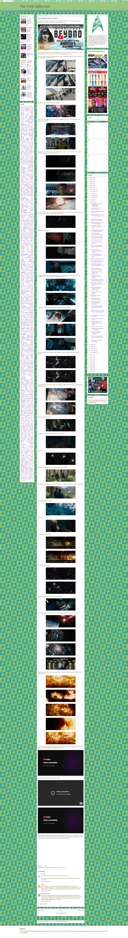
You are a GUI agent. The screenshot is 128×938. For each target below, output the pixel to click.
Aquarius (28, 120)
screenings (31, 389)
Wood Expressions (29, 475)
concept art (30, 167)
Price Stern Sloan (29, 361)
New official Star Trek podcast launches (96, 299)
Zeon (26, 479)
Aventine (23, 125)
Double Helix (30, 191)
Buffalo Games (24, 143)
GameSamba (23, 231)
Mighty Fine (23, 303)
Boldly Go (23, 140)
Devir (29, 186)
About (90, 10)
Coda (27, 162)
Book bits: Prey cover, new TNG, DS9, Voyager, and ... (97, 216)
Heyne (32, 249)
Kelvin (56, 867)
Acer (27, 112)
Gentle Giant (26, 234)
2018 (91, 183)
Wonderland (23, 475)
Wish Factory (24, 474)
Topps (26, 447)
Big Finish (26, 131)
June (92, 201)
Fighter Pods (28, 221)
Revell (27, 370)
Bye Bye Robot (28, 147)
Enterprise (24, 206)
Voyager (23, 466)
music (27, 315)
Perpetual (31, 345)
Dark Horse (31, 182)
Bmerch (27, 137)
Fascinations (30, 217)
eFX (25, 202)
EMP (32, 204)
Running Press (24, 386)
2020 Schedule (39, 10)
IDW (29, 257)
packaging (28, 339)
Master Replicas (24, 296)
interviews (23, 262)
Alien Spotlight (29, 116)
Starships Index (67, 10)
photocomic (30, 348)
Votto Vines (31, 465)
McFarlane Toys (24, 300)
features (22, 220)
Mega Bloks (30, 300)
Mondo (26, 312)
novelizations (30, 329)
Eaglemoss (24, 198)
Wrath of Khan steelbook (29, 79)
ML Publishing (24, 309)
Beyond (43, 867)
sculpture (23, 390)
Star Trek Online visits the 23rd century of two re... (97, 231)
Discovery (30, 187)
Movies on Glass (24, 313)
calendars (27, 148)
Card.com (25, 152)
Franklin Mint (26, 225)
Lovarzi (28, 289)
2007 (91, 371)
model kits (30, 309)
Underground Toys (25, 457)
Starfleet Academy (28, 413)
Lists (61, 10)
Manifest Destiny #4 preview (95, 296)
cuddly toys (29, 179)
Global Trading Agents (27, 235)
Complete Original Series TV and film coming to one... (97, 307)
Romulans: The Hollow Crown (27, 381)
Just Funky (25, 270)
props (28, 363)
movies (60, 867)
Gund (25, 242)
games (31, 230)
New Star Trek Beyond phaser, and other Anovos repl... (96, 288)
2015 (91, 355)
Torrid (28, 447)
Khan (32, 272)
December (93, 189)
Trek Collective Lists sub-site (95, 40)
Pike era (22, 350)
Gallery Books (26, 228)
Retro (32, 369)
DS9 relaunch (29, 194)
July (92, 199)
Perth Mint (23, 346)
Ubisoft (29, 455)
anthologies (30, 118)
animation (31, 117)
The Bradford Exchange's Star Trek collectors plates (97, 255)
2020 (91, 179)
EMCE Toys (24, 204)
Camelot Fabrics (29, 150)
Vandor (22, 461)
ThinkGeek (23, 438)
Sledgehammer (62, 22)
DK (28, 188)
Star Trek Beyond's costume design (29, 87)
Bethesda (23, 130)
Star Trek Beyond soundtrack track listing (97, 234)
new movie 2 (30, 322)
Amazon (22, 117)
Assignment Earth (29, 121)
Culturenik (31, 181)
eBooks (27, 199)
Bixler (26, 133)
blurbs (22, 137)
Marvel (32, 294)
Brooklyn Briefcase (24, 142)
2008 (91, 369)
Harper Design (24, 245)
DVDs (31, 195)
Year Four (30, 478)
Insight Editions (27, 260)
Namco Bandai (29, 317)
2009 (91, 367)
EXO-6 (30, 212)
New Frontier (30, 321)
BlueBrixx (26, 135)
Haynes (22, 246)
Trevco (31, 452)
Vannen (31, 461)
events (22, 208)
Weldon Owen (24, 469)
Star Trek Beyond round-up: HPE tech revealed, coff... (97, 280)
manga (31, 292)
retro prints (23, 370)
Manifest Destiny (25, 294)
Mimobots (31, 304)
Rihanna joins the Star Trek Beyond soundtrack (97, 223)
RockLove (31, 375)
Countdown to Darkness (27, 171)
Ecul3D (32, 199)
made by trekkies (25, 291)
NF (29, 325)
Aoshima (22, 120)
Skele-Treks (23, 402)
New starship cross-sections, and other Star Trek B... (97, 251)
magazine (23, 293)
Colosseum (28, 164)
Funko (25, 226)
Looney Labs (30, 287)
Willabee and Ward (29, 473)
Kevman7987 (44, 893)
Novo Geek (31, 331)
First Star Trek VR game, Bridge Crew (96, 272)
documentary (26, 190)
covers (23, 173)
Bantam (31, 125)
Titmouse (23, 443)
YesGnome (23, 479)
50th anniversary (25, 109)
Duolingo (28, 195)
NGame (31, 325)
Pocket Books (29, 355)
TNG (31, 444)
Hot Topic (29, 254)
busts (22, 147)
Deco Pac (31, 184)
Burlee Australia (30, 146)
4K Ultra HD (27, 107)
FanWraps (23, 217)
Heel (30, 246)
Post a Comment (43, 904)
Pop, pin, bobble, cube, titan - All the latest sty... (97, 269)
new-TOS (25, 325)
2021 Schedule (47, 10)
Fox (42, 873)
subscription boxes (29, 419)
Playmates (23, 354)
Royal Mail (30, 384)
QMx (25, 366)
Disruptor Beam (24, 188)
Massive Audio (30, 295)
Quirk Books (30, 366)
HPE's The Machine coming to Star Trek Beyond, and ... (97, 312)
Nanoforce (23, 318)
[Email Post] (46, 865)
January (93, 352)
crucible (26, 178)
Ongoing (23, 337)
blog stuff (26, 134)
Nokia (28, 326)
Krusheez (22, 276)
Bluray (31, 135)
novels (27, 331)
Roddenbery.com (24, 379)
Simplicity (31, 401)
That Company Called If (28, 423)
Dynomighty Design (27, 196)
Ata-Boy (22, 122)
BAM (26, 125)
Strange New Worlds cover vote (30, 55)
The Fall (26, 425)
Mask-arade (23, 295)
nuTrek (63, 867)
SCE (22, 388)
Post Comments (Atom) (64, 918)
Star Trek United (26, 411)
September (94, 195)
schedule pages (92, 39)
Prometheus (23, 363)
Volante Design (24, 465)
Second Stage (29, 390)
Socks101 (22, 404)
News (22, 10)
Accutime (22, 112)
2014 (91, 357)
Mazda (32, 299)
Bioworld (22, 133)
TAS (25, 420)
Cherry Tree (30, 156)
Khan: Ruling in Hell (25, 274)
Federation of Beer (29, 220)
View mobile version (60, 913)
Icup (26, 257)
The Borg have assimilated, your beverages (97, 329)
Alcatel (32, 115)
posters (57, 838)
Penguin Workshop (24, 345)
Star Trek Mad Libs (29, 409)
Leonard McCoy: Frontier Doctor (27, 282)
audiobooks (23, 124)
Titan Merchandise (27, 442)
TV (26, 455)
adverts (22, 115)
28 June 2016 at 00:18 (46, 890)
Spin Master (27, 404)
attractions (30, 122)
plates (32, 353)
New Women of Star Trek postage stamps (30, 29)
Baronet (31, 126)
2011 (91, 363)
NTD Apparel (24, 332)
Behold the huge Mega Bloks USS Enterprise (96, 220)
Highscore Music (25, 250)
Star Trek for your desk (96, 240)
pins (26, 350)
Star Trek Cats (27, 408)
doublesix (22, 192)
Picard (22, 349)
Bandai (28, 125)
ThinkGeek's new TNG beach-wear (96, 341)
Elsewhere (31, 203)
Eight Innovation (30, 202)
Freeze (31, 225)
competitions (23, 167)
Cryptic (31, 178)
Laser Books (29, 279)
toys (27, 450)
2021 (91, 177)
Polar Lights (29, 357)
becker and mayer (29, 127)
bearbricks (23, 127)
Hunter (26, 255)
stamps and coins (25, 406)
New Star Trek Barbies (96, 326)
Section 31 (30, 392)
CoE (30, 162)
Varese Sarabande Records (27, 462)
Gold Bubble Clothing (25, 237)
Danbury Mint (23, 182)
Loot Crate (23, 289)
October (93, 193)
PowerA (31, 358)
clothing (31, 161)
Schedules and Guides (29, 10)
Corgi (32, 168)
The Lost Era (30, 427)
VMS (32, 464)
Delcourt (22, 186)
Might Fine (31, 301)
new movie (24, 322)
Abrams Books (29, 110)
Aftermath (27, 115)
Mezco (26, 301)
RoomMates (31, 381)
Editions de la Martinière (25, 200)
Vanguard (27, 461)
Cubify (22, 179)
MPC (29, 313)
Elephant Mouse (24, 203)
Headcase (27, 246)
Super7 (22, 420)
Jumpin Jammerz (27, 269)
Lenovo (22, 281)
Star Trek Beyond (52, 20)
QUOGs (22, 367)
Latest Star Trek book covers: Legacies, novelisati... (96, 333)
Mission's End (29, 307)
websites (31, 468)
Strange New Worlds (25, 418)
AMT (26, 117)
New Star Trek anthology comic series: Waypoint (97, 237)
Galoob (31, 228)
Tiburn (26, 439)
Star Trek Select (24, 410)
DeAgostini (26, 184)
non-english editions (27, 327)
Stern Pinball (26, 415)
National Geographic (29, 318)
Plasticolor (27, 353)
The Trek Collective (35, 6)
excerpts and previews (50, 867)
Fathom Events (29, 218)
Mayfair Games (25, 299)
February (93, 350)
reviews (31, 370)
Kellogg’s (31, 270)
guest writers (23, 241)
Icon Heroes (30, 255)
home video (29, 253)
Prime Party (26, 362)
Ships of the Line (28, 396)
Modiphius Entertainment (27, 311)
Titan (29, 439)
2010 (91, 365)
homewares (24, 254)
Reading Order (55, 10)
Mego (22, 301)
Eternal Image (24, 207)
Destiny (26, 186)
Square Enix (30, 405)
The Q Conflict (29, 429)
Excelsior (31, 208)
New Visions (24, 323)
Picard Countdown (29, 349)
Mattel (26, 298)
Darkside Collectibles (25, 183)
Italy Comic (29, 265)
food (29, 222)
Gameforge (23, 230)
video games (24, 464)
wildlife (22, 472)
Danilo (27, 182)
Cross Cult (30, 175)
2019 (91, 181)
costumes (23, 169)
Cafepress (23, 148)
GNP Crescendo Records (27, 236)
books (27, 140)
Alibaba (22, 116)
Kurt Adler (27, 276)
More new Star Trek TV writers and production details (96, 323)
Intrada (28, 264)
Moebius (22, 312)
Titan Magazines (29, 440)
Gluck (32, 235)
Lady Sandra (26, 277)
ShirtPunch (23, 397)
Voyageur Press (28, 466)
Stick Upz (31, 415)
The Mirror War (24, 428)
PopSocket (23, 358)
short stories (29, 397)
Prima (22, 362)
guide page (60, 836)
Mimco (22, 304)
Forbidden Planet (26, 223)
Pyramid (28, 365)
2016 (91, 187)
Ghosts (31, 234)
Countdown (30, 169)
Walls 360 (22, 468)
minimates (23, 305)
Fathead (22, 218)
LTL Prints (26, 290)
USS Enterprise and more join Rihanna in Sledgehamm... (97, 205)
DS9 (24, 194)
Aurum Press (30, 124)
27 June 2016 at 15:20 (46, 881)
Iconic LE (22, 257)
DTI (25, 195)
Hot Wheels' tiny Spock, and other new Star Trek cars (97, 284)
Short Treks (23, 398)
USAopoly (31, 460)
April (92, 346)
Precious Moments (29, 359)
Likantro (26, 286)
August (93, 197)
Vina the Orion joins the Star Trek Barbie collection (96, 303)
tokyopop (23, 445)
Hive (32, 250)
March (92, 348)
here (95, 402)
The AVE (23, 424)
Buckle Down (30, 142)
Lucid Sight (31, 290)
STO (26, 417)
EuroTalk (31, 207)
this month (30, 438)
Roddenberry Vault (27, 378)
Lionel (29, 286)
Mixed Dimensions (29, 308)
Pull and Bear (23, 365)
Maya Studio (31, 298)
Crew (26, 175)
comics (30, 166)
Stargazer (23, 414)
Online (28, 337)
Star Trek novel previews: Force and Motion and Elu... (97, 337)
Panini (31, 340)
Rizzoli (26, 374)
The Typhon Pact (26, 434)
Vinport (29, 464)
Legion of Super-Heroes (27, 280)
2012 (91, 361)
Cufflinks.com (24, 181)
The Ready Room (26, 430)
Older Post (80, 910)
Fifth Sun (23, 221)
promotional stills (65, 838)
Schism (26, 388)
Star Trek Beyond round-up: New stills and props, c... (97, 261)
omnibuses (30, 336)
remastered (27, 369)
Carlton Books (30, 152)
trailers (53, 838)
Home (61, 910)
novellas (23, 331)
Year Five (26, 478)
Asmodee (22, 121)
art (32, 120)
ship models (29, 394)
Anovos (22, 118)
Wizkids (31, 474)
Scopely (26, 389)
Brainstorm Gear (29, 141)
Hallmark (27, 244)
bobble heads (29, 138)
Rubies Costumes (28, 385)
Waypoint (27, 468)
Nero (30, 319)
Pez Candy (31, 346)
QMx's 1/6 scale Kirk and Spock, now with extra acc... (96, 246)
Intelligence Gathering (27, 261)
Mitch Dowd (23, 308)
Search (85, 10)
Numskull (31, 332)
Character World (27, 155)
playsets (22, 355)
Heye (28, 249)
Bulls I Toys (28, 145)
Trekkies (26, 452)
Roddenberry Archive (27, 376)
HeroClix (22, 249)
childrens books (24, 157)
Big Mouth (31, 131)
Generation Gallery (26, 232)
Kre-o (32, 275)
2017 (91, 185)
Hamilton (31, 244)
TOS (31, 447)
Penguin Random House (27, 344)
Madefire (31, 291)
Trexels (22, 453)
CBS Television (24, 153)
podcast (22, 357)
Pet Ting (27, 346)
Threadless (23, 439)
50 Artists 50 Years (29, 108)
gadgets (25, 227)
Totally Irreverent (24, 448)
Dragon (26, 192)
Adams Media (30, 113)
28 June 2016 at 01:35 (46, 901)
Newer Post (41, 910)
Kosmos (27, 275)
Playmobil (31, 354)
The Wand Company (27, 437)
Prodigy (31, 362)
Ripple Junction (24, 371)
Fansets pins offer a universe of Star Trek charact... (96, 276)
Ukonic (31, 456)
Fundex (22, 226)
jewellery (31, 267)
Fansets (31, 216)
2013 (91, 359)
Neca (22, 319)
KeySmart (28, 272)
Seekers (23, 393)
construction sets (25, 168)
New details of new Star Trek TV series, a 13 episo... (96, 227)
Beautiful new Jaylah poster (97, 258)
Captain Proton (24, 151)
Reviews (74, 10)
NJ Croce (23, 326)
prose (31, 363)
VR (32, 466)
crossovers (23, 177)
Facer (26, 213)
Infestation (31, 259)
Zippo (29, 479)
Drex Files (80, 10)
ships (22, 396)
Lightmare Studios (24, 285)
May (92, 344)
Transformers (27, 451)
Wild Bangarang (29, 470)
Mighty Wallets (30, 303)
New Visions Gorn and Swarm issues (96, 209)
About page (101, 44)
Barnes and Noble (25, 126)
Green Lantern (29, 240)
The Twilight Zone (29, 433)
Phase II (23, 348)
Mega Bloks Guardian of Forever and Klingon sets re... (97, 265)
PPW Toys (23, 359)
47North (22, 107)
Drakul (29, 192)
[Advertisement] (60, 853)
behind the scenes (27, 129)
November (93, 191)
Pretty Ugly (23, 361)
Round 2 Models (25, 383)
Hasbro (31, 245)
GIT (21, 235)
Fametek (29, 215)
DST (22, 195)
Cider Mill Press (24, 160)
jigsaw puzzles (24, 268)
